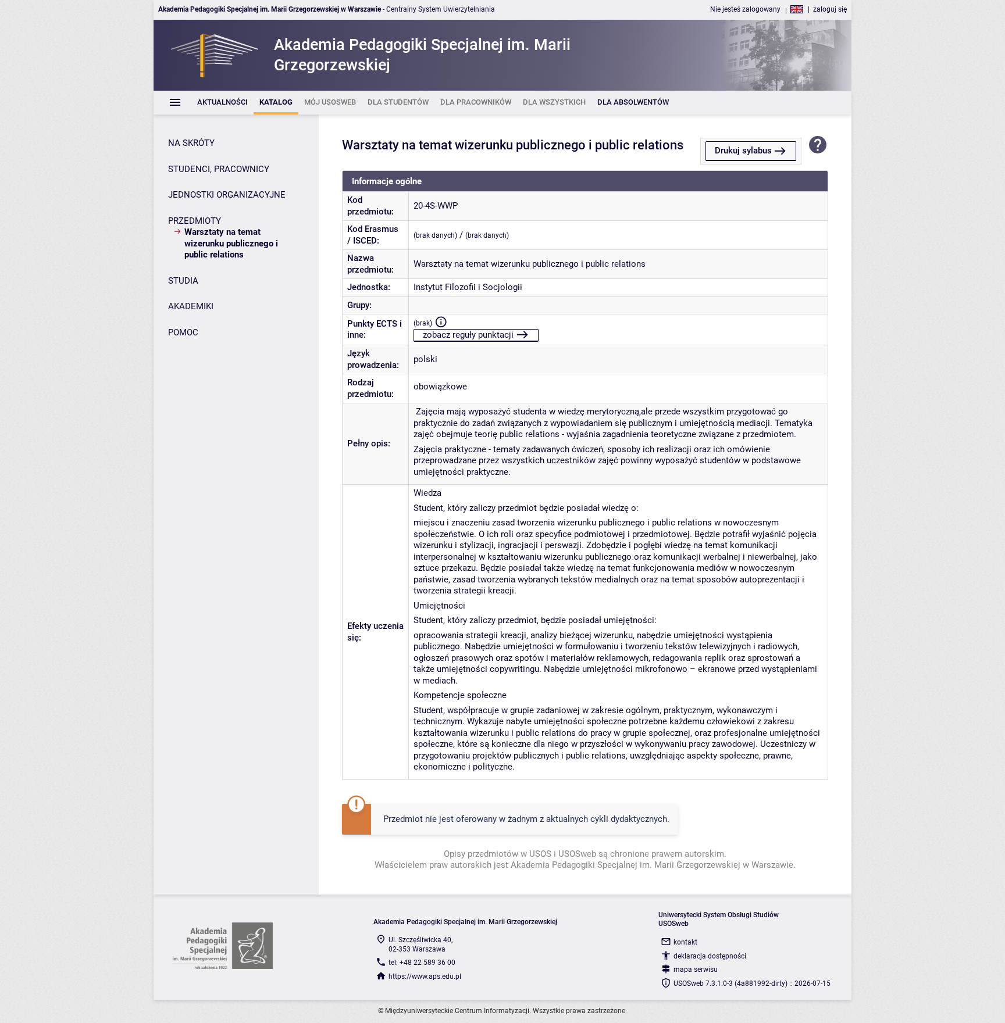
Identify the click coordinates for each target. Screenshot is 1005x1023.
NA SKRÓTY (191, 143)
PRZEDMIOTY (194, 221)
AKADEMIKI (190, 306)
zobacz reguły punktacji (468, 335)
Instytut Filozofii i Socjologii (468, 287)
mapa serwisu (695, 969)
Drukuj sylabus (743, 150)
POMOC (183, 332)
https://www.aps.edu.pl (425, 976)
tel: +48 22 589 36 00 (422, 962)
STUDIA (183, 281)
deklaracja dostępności (709, 956)
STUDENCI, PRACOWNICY (218, 169)
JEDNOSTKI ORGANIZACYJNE (227, 194)
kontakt (685, 942)
